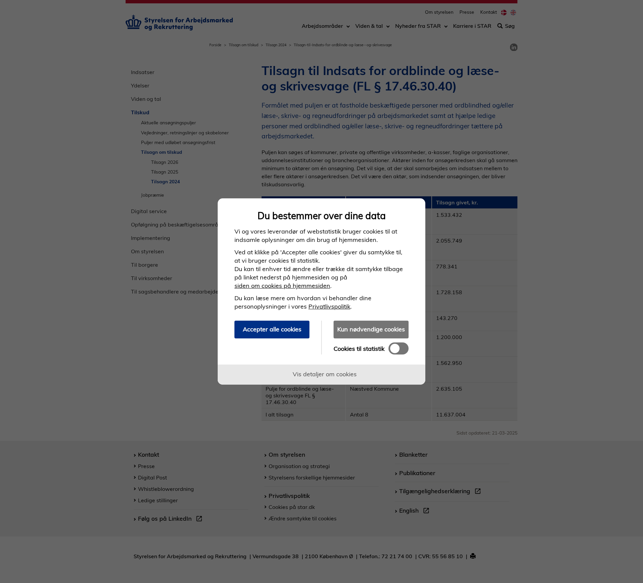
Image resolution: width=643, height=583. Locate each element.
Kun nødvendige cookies (371, 329)
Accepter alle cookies (272, 329)
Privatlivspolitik (329, 306)
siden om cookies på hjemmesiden (282, 285)
